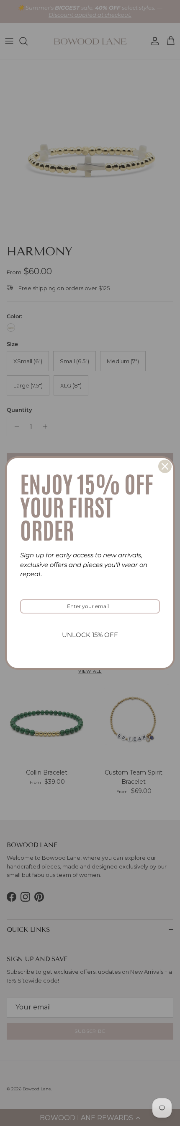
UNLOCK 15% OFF (90, 635)
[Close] (165, 466)
